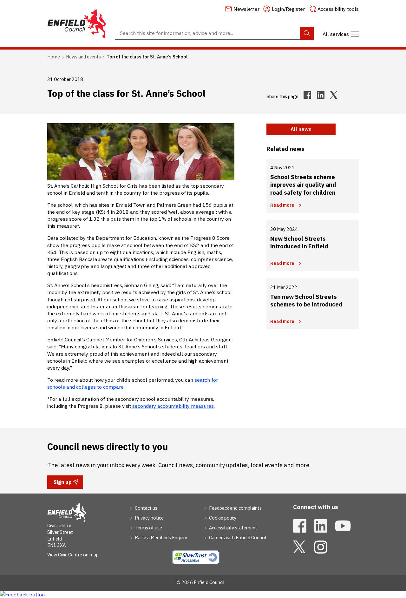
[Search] (307, 33)
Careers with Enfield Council (237, 537)
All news (301, 129)
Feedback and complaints (235, 508)
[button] (341, 33)
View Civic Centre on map (73, 555)
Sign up (62, 484)
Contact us (145, 508)
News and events (83, 57)
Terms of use (148, 528)
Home (53, 57)
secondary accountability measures (172, 406)
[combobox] (214, 33)
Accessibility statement (232, 528)
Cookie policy (222, 518)
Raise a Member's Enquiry (160, 537)
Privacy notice (149, 518)
